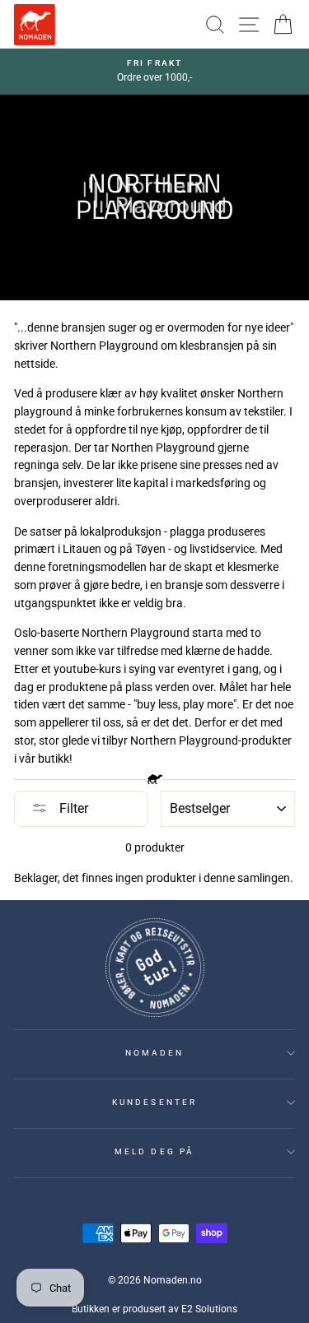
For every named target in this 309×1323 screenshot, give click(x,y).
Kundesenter (154, 1102)
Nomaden (154, 1052)
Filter (72, 808)
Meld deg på (154, 1151)
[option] (154, 71)
